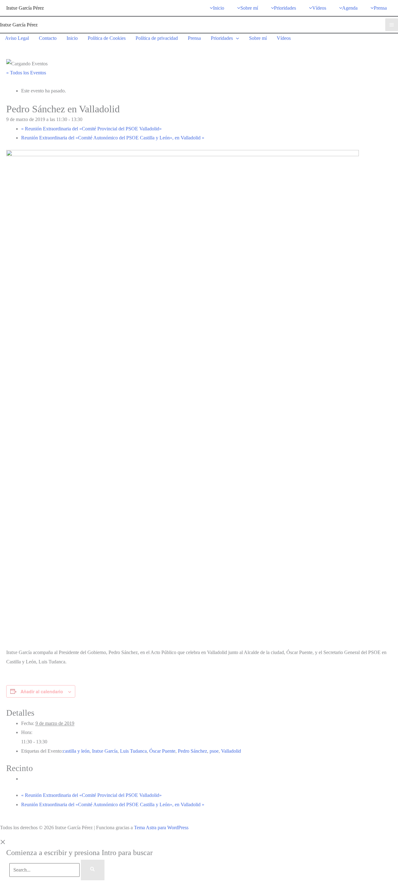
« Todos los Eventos (26, 72)
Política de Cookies (107, 38)
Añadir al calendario (42, 691)
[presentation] (236, 38)
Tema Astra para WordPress (161, 827)
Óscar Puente (162, 751)
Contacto (48, 38)
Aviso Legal (17, 38)
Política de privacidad (157, 38)
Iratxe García (105, 751)
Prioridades (222, 38)
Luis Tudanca (133, 751)
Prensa (194, 38)
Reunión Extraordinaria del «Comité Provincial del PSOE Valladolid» (91, 128)
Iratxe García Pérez (25, 8)
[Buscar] (92, 870)
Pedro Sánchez (192, 751)
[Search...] (45, 869)
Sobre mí (258, 38)
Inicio (72, 38)
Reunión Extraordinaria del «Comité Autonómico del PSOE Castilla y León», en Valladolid (112, 137)
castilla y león (76, 751)
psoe (214, 751)
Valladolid (231, 751)
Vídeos (284, 38)
